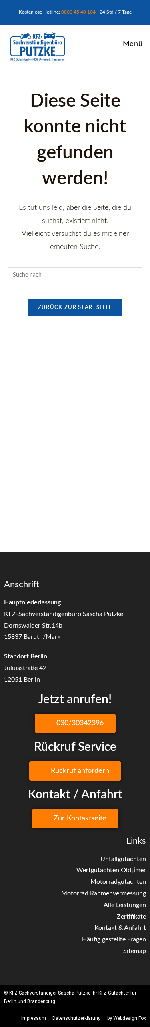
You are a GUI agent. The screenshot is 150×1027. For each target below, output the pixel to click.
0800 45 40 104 (78, 12)
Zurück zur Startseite (75, 307)
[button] (75, 723)
